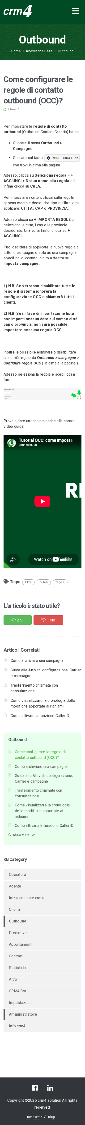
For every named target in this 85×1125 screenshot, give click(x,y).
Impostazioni (20, 1002)
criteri (44, 582)
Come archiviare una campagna (37, 660)
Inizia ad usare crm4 (26, 898)
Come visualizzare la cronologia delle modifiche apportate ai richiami (42, 811)
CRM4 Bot (17, 991)
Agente (15, 886)
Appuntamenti (21, 944)
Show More (21, 835)
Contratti (16, 956)
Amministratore (23, 1014)
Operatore (17, 874)
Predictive (18, 933)
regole (60, 582)
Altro (13, 979)
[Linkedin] (50, 1089)
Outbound (65, 51)
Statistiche (18, 967)
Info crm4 (17, 1026)
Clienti (14, 909)
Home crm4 (34, 1117)
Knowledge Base (39, 51)
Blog (51, 1117)
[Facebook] (34, 1089)
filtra (28, 582)
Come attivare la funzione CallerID (40, 715)
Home (16, 51)
